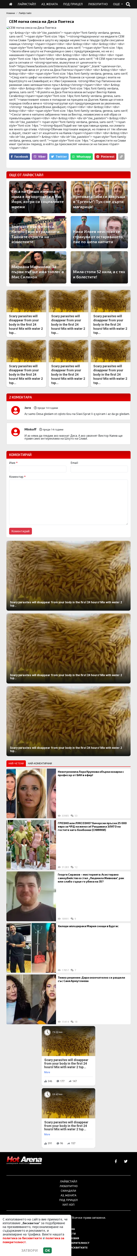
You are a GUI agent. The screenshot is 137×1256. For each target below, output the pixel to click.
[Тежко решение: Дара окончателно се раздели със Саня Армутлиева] (31, 999)
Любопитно (69, 1186)
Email (74, 462)
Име (13, 462)
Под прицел (68, 1200)
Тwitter (61, 157)
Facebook (21, 157)
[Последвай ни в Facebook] (116, 1161)
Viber (42, 157)
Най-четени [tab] (16, 763)
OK (47, 1250)
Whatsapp (84, 157)
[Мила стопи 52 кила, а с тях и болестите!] (99, 267)
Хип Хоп (68, 1204)
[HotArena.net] (24, 1161)
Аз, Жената (68, 1195)
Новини (10, 13)
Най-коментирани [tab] (40, 763)
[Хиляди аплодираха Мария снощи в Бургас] (31, 948)
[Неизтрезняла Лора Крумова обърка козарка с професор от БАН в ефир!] (31, 793)
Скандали (68, 1190)
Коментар (17, 476)
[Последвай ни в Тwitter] (126, 1161)
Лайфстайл (25, 13)
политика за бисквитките (22, 1238)
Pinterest (108, 157)
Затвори (29, 1250)
